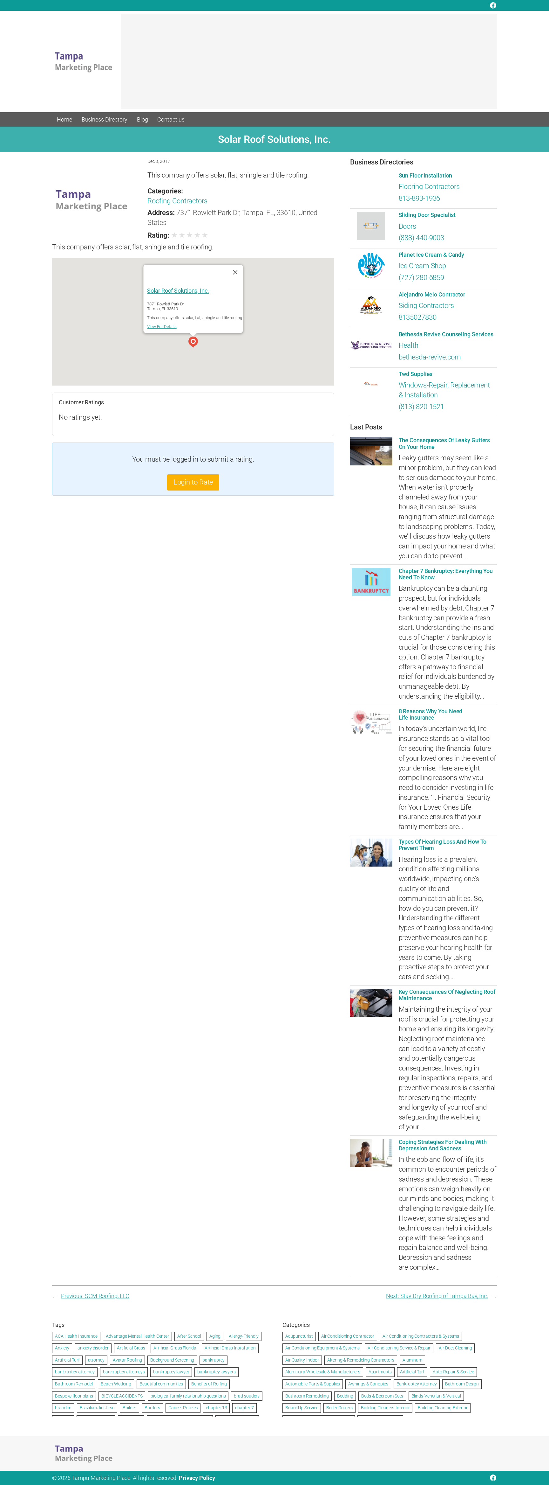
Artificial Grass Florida (174, 1347)
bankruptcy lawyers (216, 1371)
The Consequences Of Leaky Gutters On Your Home (444, 443)
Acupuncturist (299, 1336)
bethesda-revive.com (430, 357)
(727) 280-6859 (421, 278)
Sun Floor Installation (425, 175)
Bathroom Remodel (73, 1383)
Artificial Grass (131, 1347)
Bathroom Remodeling (307, 1395)
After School (189, 1336)
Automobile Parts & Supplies (312, 1383)
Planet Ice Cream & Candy (431, 255)
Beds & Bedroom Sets (382, 1395)
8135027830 (418, 317)
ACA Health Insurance (76, 1336)
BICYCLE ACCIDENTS (121, 1395)
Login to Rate (193, 482)
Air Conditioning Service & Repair (399, 1347)
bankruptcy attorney (75, 1371)
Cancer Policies (183, 1407)
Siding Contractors (426, 306)
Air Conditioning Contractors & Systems (421, 1336)
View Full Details (161, 326)
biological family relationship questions (188, 1395)
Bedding (345, 1395)
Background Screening (172, 1360)
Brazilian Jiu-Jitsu (97, 1407)
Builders (152, 1407)
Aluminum (412, 1360)
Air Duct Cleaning (455, 1347)
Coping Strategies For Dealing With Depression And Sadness (443, 1145)
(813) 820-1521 (421, 407)
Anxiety (62, 1347)
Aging (215, 1336)
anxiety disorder (93, 1347)
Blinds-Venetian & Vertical (436, 1395)
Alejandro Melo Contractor (432, 294)
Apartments (380, 1371)
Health (408, 345)
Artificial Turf (67, 1360)
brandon (63, 1407)
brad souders (247, 1395)
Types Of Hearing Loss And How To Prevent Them (443, 845)
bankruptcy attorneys (124, 1371)
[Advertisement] (309, 64)
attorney (96, 1360)
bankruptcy (213, 1360)
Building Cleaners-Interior (385, 1407)
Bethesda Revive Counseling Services (446, 334)
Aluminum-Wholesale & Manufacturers (322, 1371)
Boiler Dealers (339, 1407)
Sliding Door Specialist (427, 215)
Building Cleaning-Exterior (442, 1407)
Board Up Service (301, 1407)
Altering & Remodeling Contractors (360, 1360)
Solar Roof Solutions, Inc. (178, 290)
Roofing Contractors (177, 201)
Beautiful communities (161, 1383)
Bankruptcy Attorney (416, 1383)
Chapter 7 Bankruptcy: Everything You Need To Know (446, 574)
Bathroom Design (462, 1383)
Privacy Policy (197, 1478)
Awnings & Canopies (368, 1383)
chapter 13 (216, 1407)
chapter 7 (244, 1407)
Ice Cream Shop (422, 266)
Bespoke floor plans (74, 1395)
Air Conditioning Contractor (347, 1336)
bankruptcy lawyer (171, 1371)
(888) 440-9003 (421, 238)
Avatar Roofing (127, 1360)
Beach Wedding (116, 1383)
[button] (193, 343)
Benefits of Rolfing (209, 1383)
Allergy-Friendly (243, 1336)
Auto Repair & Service (453, 1371)
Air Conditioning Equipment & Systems (322, 1347)
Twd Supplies (416, 374)
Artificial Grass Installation (230, 1347)
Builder (129, 1407)
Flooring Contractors (429, 187)
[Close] (235, 272)
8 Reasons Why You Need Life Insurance (431, 714)
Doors (408, 226)
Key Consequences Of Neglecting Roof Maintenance (447, 995)
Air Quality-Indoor (302, 1360)
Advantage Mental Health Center (137, 1336)
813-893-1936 (419, 198)
